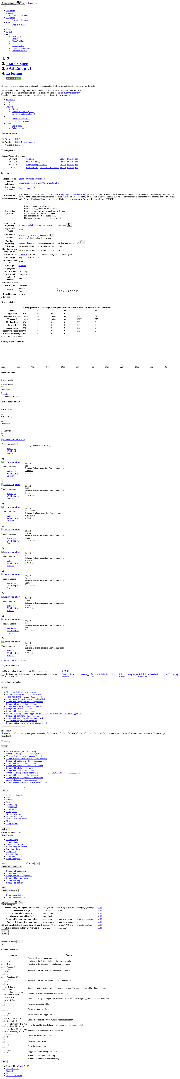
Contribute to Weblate (21, 48)
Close (20, 942)
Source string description (16, 847)
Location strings (13, 849)
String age (10, 809)
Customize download (20, 121)
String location (12, 823)
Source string (11, 804)
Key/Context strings (14, 844)
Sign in (9, 32)
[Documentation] (2, 150)
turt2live (55, 183)
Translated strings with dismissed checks (42, 167)
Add (36, 863)
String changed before (15, 897)
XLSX (176, 675)
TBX (130, 675)
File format (6, 731)
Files (8, 116)
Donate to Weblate (19, 51)
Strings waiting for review (36, 165)
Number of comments (15, 816)
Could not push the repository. (67, 93)
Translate (31, 142)
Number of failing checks (16, 819)
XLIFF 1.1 (54, 733)
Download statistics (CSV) (23, 111)
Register (9, 29)
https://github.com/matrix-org (73, 194)
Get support (16, 36)
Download (23, 254)
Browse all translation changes (13, 660)
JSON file (66, 671)
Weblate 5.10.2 (23, 1066)
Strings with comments (15, 873)
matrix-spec (17, 63)
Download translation (21, 119)
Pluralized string (13, 880)
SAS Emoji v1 (18, 68)
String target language (15, 856)
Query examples (8, 905)
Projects (9, 13)
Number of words (13, 814)
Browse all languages (20, 20)
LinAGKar (19, 440)
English (28, 463)
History (15, 109)
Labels (9, 802)
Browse (23, 142)
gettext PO (9, 733)
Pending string (12, 854)
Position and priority (14, 795)
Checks (9, 22)
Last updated (11, 811)
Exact (31, 863)
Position (9, 797)
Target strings (12, 842)
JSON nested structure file (116, 733)
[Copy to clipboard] (69, 224)
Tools (8, 123)
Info (8, 102)
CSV (83, 675)
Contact (15, 39)
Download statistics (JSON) (23, 114)
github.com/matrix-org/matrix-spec (33, 179)
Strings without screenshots (17, 878)
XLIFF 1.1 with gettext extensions (31, 733)
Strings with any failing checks (19, 876)
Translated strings (33, 162)
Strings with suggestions (16, 871)
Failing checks (18, 128)
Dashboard (10, 10)
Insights (9, 107)
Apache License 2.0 (27, 188)
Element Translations (29, 3)
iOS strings (122, 675)
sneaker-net (35, 183)
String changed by (13, 858)
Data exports (17, 126)
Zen (76, 159)
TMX (135, 675)
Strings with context (14, 883)
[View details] (3, 437)
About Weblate (18, 41)
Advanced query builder (11, 832)
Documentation (18, 46)
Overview (10, 100)
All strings (30, 159)
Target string (11, 807)
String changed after (14, 895)
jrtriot (17, 462)
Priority (9, 800)
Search (9, 104)
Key (8, 821)
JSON (87, 675)
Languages (10, 18)
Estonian (14, 73)
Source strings (12, 839)
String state (11, 851)
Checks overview (19, 25)
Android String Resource (68, 675)
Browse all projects (20, 15)
